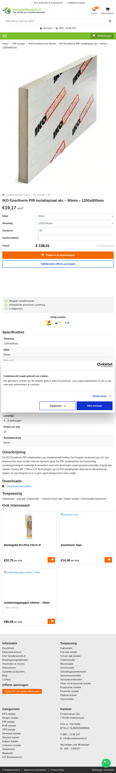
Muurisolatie (66, 664)
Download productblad (19, 486)
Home (5, 43)
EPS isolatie (9, 714)
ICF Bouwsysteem (12, 757)
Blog (4, 675)
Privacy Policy (57, 770)
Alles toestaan (94, 405)
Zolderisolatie (67, 660)
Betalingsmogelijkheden (15, 660)
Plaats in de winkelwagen (60, 255)
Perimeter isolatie (69, 691)
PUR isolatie (9, 725)
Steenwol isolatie (11, 733)
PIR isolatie (19, 43)
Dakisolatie (66, 648)
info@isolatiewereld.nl (75, 738)
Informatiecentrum (11, 652)
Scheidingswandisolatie (73, 671)
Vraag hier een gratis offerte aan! (22, 691)
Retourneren (9, 667)
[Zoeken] (101, 21)
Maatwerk (7, 753)
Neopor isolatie (10, 718)
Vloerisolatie (67, 699)
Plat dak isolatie (68, 652)
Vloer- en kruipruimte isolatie (75, 683)
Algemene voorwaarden (35, 770)
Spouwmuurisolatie (70, 675)
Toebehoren (8, 749)
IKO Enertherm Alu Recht (42, 43)
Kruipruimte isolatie (70, 687)
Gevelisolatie (67, 667)
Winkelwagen (104, 36)
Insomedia (109, 770)
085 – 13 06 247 (71, 734)
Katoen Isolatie (10, 741)
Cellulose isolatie (11, 745)
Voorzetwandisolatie (71, 679)
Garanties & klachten (13, 671)
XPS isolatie (9, 729)
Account (47, 28)
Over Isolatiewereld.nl (14, 656)
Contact (6, 679)
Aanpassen (56, 405)
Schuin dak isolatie (70, 656)
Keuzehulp (8, 648)
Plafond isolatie (68, 695)
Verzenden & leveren (13, 664)
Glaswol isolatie (10, 737)
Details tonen (100, 396)
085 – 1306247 (71, 748)
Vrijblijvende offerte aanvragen (58, 264)
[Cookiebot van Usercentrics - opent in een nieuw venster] (99, 365)
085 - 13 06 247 (67, 28)
